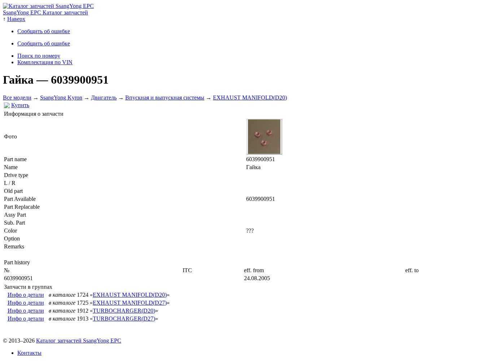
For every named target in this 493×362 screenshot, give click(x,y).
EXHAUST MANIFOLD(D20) (250, 97)
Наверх (16, 19)
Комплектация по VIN (45, 62)
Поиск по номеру (38, 56)
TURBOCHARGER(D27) (124, 318)
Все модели (17, 97)
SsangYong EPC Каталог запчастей (45, 12)
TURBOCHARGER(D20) (124, 311)
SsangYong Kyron (61, 97)
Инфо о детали (26, 295)
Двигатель (104, 97)
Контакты (29, 353)
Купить (20, 105)
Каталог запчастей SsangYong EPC (78, 340)
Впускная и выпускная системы (164, 97)
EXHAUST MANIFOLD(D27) (130, 303)
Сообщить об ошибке (43, 31)
